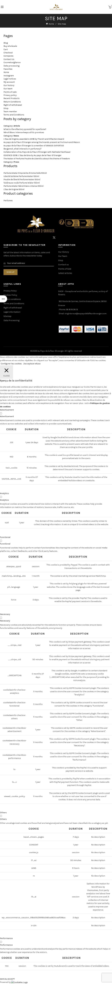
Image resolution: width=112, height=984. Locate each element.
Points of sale (10, 92)
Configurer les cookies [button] (11, 363)
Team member (10, 111)
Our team (8, 88)
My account (9, 82)
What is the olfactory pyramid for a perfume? (25, 129)
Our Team (62, 256)
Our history (9, 85)
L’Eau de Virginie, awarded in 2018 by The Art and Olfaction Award (34, 139)
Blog (6, 43)
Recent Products (12, 98)
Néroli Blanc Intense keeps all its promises (24, 132)
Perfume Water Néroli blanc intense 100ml (23, 186)
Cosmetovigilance (12, 62)
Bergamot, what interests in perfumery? (22, 149)
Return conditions (12, 299)
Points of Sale (64, 269)
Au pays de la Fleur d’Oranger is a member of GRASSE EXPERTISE (34, 145)
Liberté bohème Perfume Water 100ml (21, 176)
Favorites (8, 69)
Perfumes (8, 200)
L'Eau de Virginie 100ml (14, 189)
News (16, 136)
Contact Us (9, 59)
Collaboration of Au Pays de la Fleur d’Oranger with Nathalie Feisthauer (37, 152)
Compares (8, 56)
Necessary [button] (5, 614)
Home (51, 24)
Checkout (8, 52)
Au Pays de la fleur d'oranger (50, 351)
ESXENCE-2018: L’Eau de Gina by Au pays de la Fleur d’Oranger (32, 155)
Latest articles (65, 273)
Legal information (12, 312)
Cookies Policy (10, 295)
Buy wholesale (10, 46)
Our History (63, 252)
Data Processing (11, 320)
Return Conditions (12, 102)
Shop (6, 108)
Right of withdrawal (13, 105)
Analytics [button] (4, 493)
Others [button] (3, 812)
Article (17, 126)
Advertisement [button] (7, 410)
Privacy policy (10, 95)
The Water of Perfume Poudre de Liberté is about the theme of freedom (37, 158)
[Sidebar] (3, 299)
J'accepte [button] (27, 363)
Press (16, 162)
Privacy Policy (10, 291)
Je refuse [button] (36, 363)
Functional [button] (5, 537)
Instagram (9, 75)
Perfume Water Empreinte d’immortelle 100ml (25, 173)
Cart (6, 49)
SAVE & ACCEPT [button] (7, 979)
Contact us (63, 264)
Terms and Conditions (14, 115)
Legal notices (10, 79)
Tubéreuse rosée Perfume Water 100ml (22, 183)
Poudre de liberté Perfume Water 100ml (22, 179)
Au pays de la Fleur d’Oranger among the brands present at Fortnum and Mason (42, 142)
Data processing (11, 66)
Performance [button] (6, 938)
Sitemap (7, 316)
